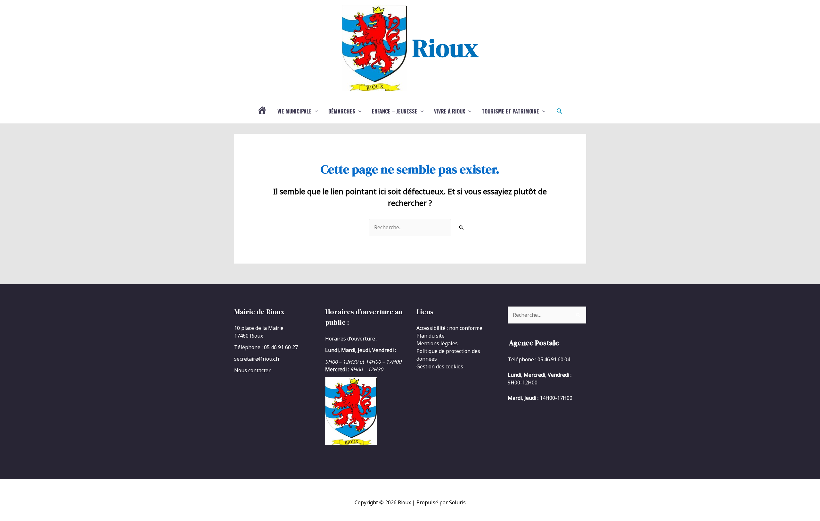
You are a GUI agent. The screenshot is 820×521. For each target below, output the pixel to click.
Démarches (341, 111)
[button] (559, 111)
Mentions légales (437, 343)
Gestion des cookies (439, 366)
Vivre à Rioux (449, 111)
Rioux (445, 47)
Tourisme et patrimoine (510, 111)
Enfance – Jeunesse (394, 111)
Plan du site (430, 335)
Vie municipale (294, 111)
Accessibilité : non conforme (449, 328)
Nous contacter (252, 370)
